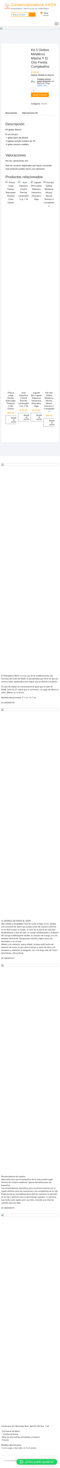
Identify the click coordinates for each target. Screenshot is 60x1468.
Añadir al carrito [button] (14, 419)
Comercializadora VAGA (33, 5)
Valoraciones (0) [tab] (30, 112)
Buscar (32, 14)
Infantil (44, 103)
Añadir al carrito (40, 94)
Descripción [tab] (11, 112)
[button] (36, 1462)
